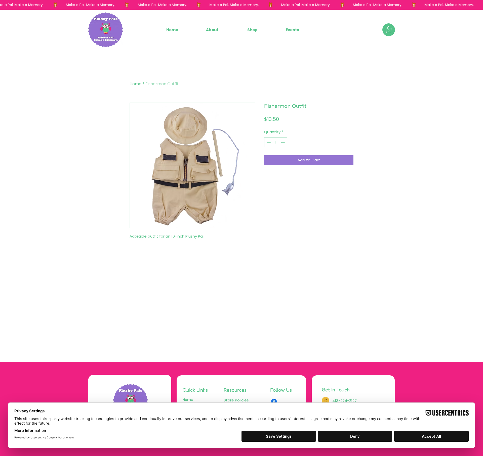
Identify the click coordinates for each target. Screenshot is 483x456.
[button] (252, 30)
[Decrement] (268, 142)
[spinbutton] (276, 142)
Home (135, 84)
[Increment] (283, 142)
